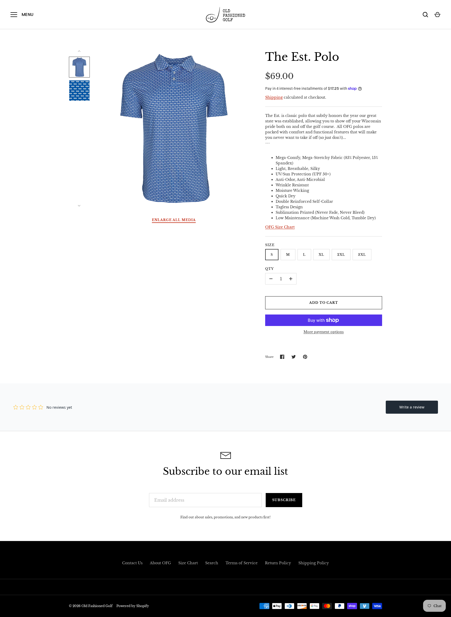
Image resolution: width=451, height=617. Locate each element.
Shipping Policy (313, 563)
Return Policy (278, 563)
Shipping (274, 97)
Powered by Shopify (132, 606)
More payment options (324, 332)
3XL (362, 255)
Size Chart (188, 563)
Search (211, 563)
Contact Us (132, 563)
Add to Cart (323, 303)
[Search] (425, 14)
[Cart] (437, 14)
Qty (269, 269)
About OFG (160, 563)
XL (321, 255)
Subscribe (284, 500)
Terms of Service (241, 563)
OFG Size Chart (280, 227)
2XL (341, 255)
